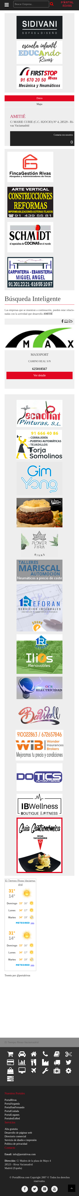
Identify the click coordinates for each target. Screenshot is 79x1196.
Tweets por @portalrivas (17, 975)
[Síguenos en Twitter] (34, 1189)
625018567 (39, 369)
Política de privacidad (16, 1143)
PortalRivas (11, 1100)
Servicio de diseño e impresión (21, 1140)
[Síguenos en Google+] (44, 1189)
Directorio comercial (15, 1136)
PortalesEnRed (12, 1118)
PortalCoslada (12, 1111)
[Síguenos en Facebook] (24, 1189)
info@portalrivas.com (24, 1154)
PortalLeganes (12, 1114)
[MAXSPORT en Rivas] (39, 337)
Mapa (39, 104)
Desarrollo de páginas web (18, 1132)
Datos (39, 98)
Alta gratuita (11, 1129)
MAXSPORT (40, 354)
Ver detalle (39, 375)
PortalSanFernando (14, 1107)
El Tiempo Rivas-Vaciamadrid (22, 1042)
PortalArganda (12, 1103)
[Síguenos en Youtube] (54, 1189)
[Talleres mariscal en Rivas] (39, 570)
